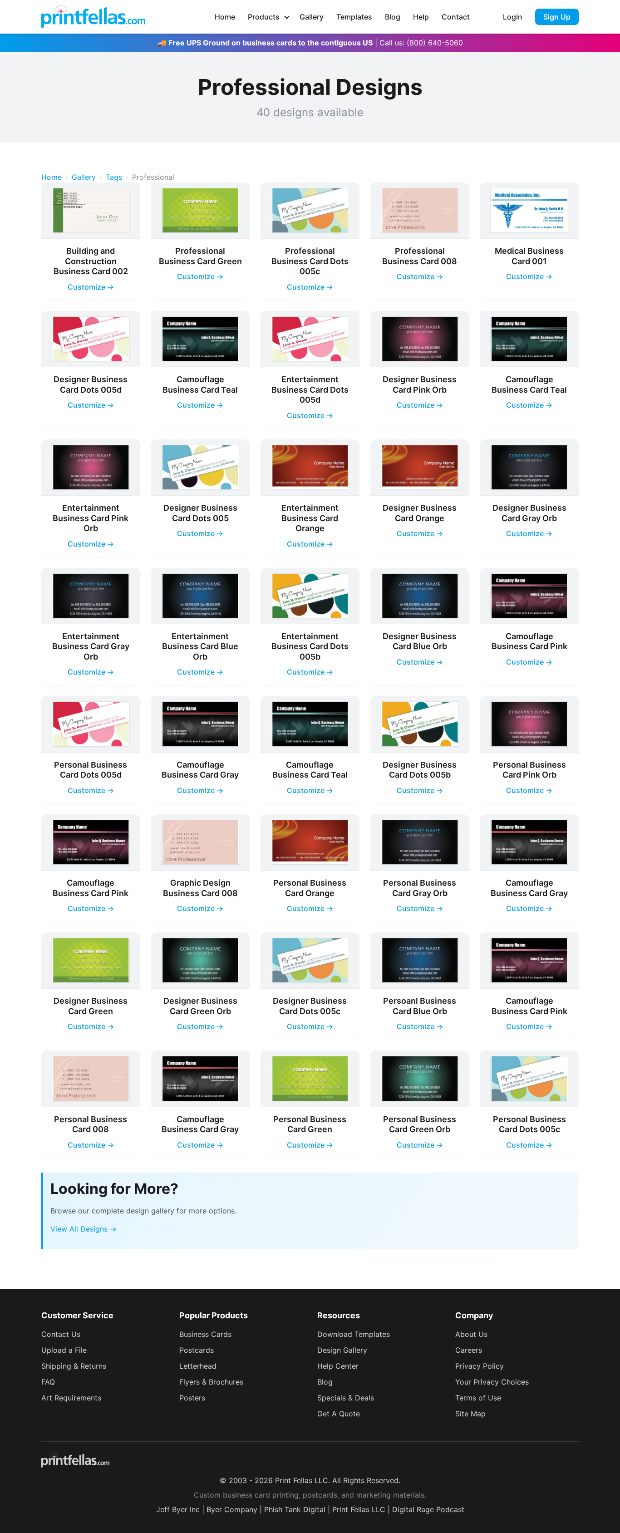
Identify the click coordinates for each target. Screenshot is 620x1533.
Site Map (470, 1413)
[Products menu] (286, 16)
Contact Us (60, 1334)
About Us (471, 1334)
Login (512, 16)
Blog (392, 16)
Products (264, 16)
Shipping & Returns (73, 1365)
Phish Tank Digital (294, 1509)
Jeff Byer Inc (178, 1509)
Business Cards (205, 1334)
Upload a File (64, 1350)
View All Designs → (83, 1228)
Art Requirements (71, 1397)
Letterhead (198, 1365)
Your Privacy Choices (492, 1381)
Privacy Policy (479, 1365)
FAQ (48, 1381)
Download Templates (353, 1334)
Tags (114, 177)
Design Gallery (342, 1350)
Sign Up (557, 16)
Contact (456, 16)
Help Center (338, 1365)
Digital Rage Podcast (428, 1509)
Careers (468, 1350)
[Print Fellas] (93, 16)
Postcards (196, 1350)
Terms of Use (478, 1397)
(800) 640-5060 (435, 42)
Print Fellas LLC (358, 1509)
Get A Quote (338, 1413)
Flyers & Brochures (211, 1381)
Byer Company (232, 1509)
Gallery (312, 16)
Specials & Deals (345, 1397)
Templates (354, 16)
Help (421, 16)
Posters (192, 1397)
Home (225, 16)
